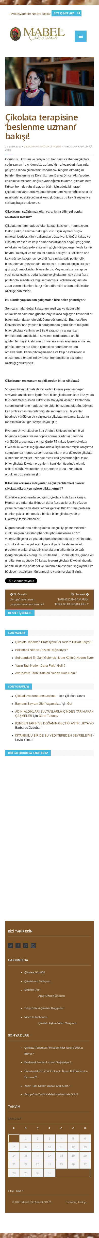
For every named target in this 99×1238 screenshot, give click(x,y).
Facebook (18, 945)
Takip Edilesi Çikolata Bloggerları (44, 1008)
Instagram (33, 945)
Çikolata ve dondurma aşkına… (37, 696)
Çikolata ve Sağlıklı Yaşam (42, 146)
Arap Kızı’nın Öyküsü (51, 995)
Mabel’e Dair (32, 989)
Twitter (10, 945)
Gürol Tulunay (48, 716)
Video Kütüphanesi (35, 1017)
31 (49, 1173)
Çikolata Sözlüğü (34, 972)
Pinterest (25, 945)
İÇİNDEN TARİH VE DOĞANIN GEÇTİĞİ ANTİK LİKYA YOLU (56, 723)
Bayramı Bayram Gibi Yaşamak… (38, 703)
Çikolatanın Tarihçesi (37, 981)
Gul (69, 703)
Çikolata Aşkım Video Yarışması (57, 1023)
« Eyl (11, 1190)
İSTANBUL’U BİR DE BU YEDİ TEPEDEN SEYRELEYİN (53, 735)
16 (37, 1155)
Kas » (19, 1190)
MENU (81, 36)
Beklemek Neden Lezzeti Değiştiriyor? (41, 650)
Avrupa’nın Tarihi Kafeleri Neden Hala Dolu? (46, 673)
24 (49, 1164)
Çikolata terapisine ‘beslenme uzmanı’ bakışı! (41, 126)
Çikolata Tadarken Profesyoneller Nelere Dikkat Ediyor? (53, 642)
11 (61, 1147)
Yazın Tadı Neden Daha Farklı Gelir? (40, 665)
